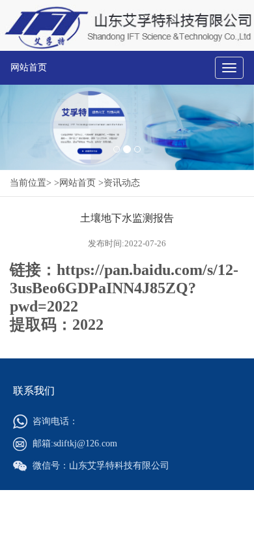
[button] (19, 127)
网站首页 (28, 67)
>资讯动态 (119, 183)
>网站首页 (75, 183)
